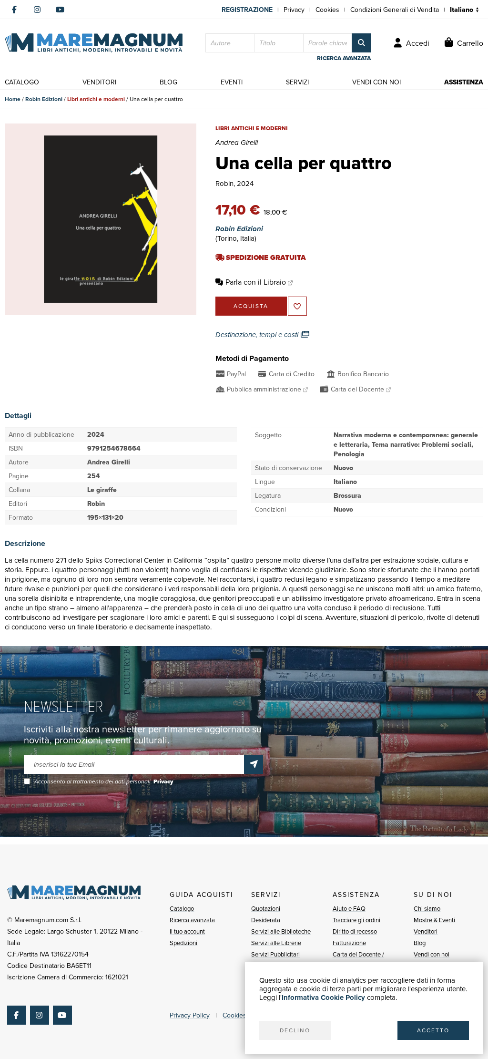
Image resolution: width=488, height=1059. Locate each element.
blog (168, 82)
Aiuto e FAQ (349, 908)
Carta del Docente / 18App (358, 960)
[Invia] (253, 764)
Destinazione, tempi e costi (257, 334)
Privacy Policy (190, 1015)
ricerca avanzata (344, 58)
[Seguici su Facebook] (14, 9)
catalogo (22, 82)
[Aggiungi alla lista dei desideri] (297, 306)
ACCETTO (433, 1030)
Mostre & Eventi (434, 919)
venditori (99, 82)
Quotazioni (265, 908)
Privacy (294, 9)
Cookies (327, 9)
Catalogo (182, 908)
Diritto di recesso (355, 931)
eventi (232, 82)
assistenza (463, 82)
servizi (297, 82)
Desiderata (265, 919)
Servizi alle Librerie (276, 942)
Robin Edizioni (43, 99)
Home (12, 99)
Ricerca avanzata (192, 919)
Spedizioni (183, 942)
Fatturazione (349, 942)
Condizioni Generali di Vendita (394, 9)
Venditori (425, 931)
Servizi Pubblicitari (275, 954)
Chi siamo (427, 908)
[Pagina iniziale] (94, 42)
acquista (251, 306)
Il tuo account (187, 931)
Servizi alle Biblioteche (281, 931)
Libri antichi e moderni (96, 99)
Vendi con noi (431, 954)
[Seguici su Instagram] (37, 9)
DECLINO (295, 1030)
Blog (420, 942)
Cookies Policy (244, 1015)
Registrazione (247, 9)
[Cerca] (361, 42)
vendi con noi (376, 82)
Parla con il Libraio (256, 282)
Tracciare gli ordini (356, 919)
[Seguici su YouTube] (60, 9)
